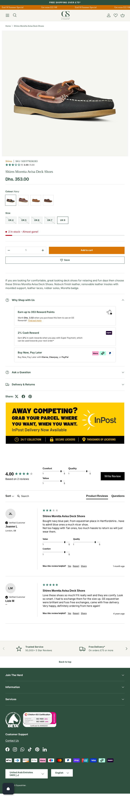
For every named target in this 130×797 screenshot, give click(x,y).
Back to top (65, 661)
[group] (23, 474)
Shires (8, 161)
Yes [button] (69, 566)
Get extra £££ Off (48, 7)
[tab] (97, 496)
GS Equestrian (19, 785)
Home (8, 26)
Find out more (34, 320)
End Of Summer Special (11, 7)
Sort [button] (8, 496)
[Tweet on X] (16, 396)
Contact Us (12, 740)
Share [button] (84, 566)
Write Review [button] (112, 476)
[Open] (8, 788)
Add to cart (87, 250)
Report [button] (76, 566)
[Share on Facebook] (23, 396)
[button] (122, 15)
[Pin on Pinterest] (30, 396)
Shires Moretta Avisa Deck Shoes (29, 26)
